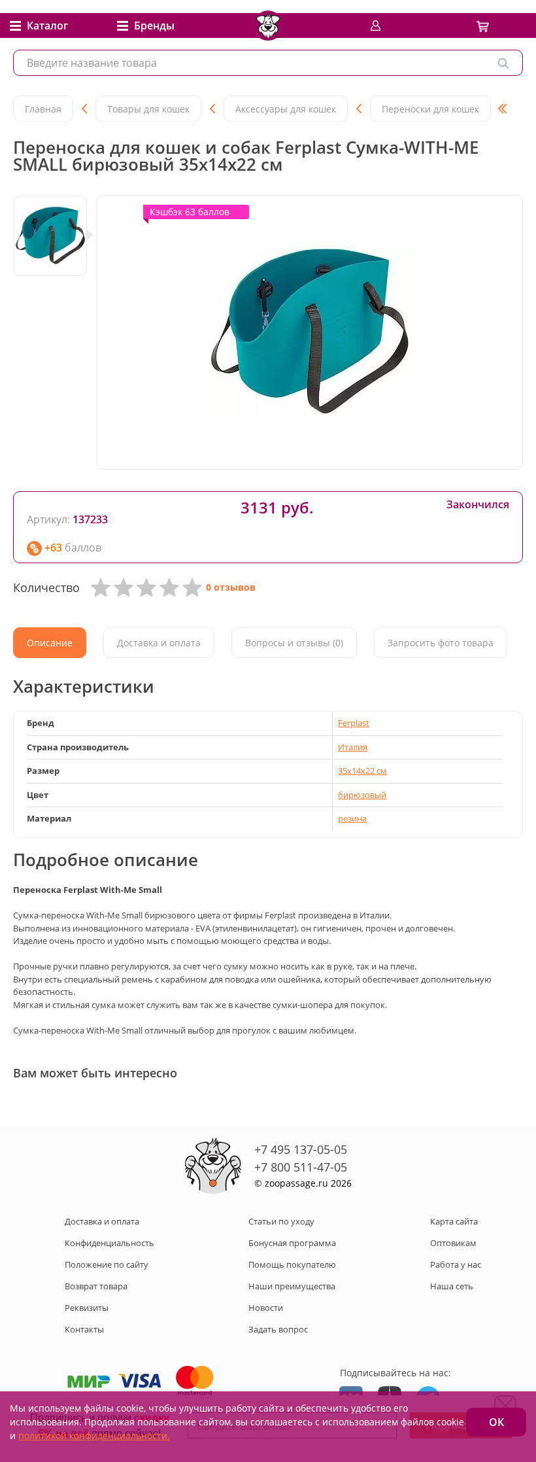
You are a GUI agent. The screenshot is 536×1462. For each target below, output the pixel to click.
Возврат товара (96, 1286)
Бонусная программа (292, 1243)
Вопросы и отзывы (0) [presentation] (294, 642)
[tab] (49, 642)
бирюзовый (362, 795)
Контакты (84, 1329)
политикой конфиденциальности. (94, 1435)
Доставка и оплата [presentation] (159, 642)
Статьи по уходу (281, 1221)
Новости (265, 1308)
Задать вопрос (278, 1329)
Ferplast (353, 723)
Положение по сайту (106, 1264)
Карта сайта (454, 1221)
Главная (43, 109)
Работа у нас (455, 1264)
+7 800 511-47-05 (300, 1167)
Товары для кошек (148, 109)
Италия (352, 747)
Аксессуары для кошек (285, 109)
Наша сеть (451, 1286)
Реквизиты (87, 1308)
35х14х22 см (362, 770)
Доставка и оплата (102, 1221)
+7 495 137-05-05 (300, 1149)
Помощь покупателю (292, 1264)
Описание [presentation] (50, 642)
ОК (496, 1422)
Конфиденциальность (109, 1243)
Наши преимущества (291, 1286)
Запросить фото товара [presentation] (441, 642)
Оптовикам (453, 1243)
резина (352, 818)
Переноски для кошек (430, 109)
